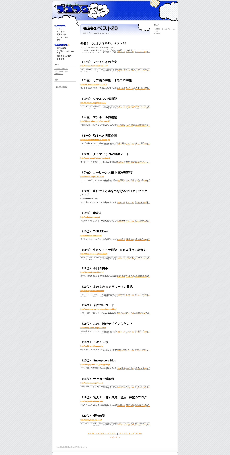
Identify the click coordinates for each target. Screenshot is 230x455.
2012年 (157, 33)
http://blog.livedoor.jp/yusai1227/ (93, 254)
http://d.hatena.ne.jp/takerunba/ (93, 103)
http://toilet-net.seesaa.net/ (91, 235)
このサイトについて (61, 69)
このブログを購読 (61, 87)
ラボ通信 (60, 59)
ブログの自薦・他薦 (61, 71)
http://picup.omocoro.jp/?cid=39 (93, 84)
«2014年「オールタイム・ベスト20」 (102, 434)
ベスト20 (61, 32)
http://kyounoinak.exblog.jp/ (92, 272)
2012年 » (138, 434)
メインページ (115, 437)
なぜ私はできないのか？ (65, 52)
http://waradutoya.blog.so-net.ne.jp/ (95, 140)
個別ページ (121, 52)
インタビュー (62, 37)
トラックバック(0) (141, 52)
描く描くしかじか (64, 56)
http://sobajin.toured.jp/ (90, 217)
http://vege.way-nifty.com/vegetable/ (95, 158)
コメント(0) (130, 52)
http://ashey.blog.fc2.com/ (91, 420)
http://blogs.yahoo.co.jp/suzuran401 (95, 121)
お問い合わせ (58, 74)
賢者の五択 (61, 34)
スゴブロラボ (65, 45)
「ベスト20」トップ (126, 434)
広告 (59, 40)
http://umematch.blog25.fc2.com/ (94, 66)
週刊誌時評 (61, 48)
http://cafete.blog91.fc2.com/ (92, 177)
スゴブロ (72, 8)
